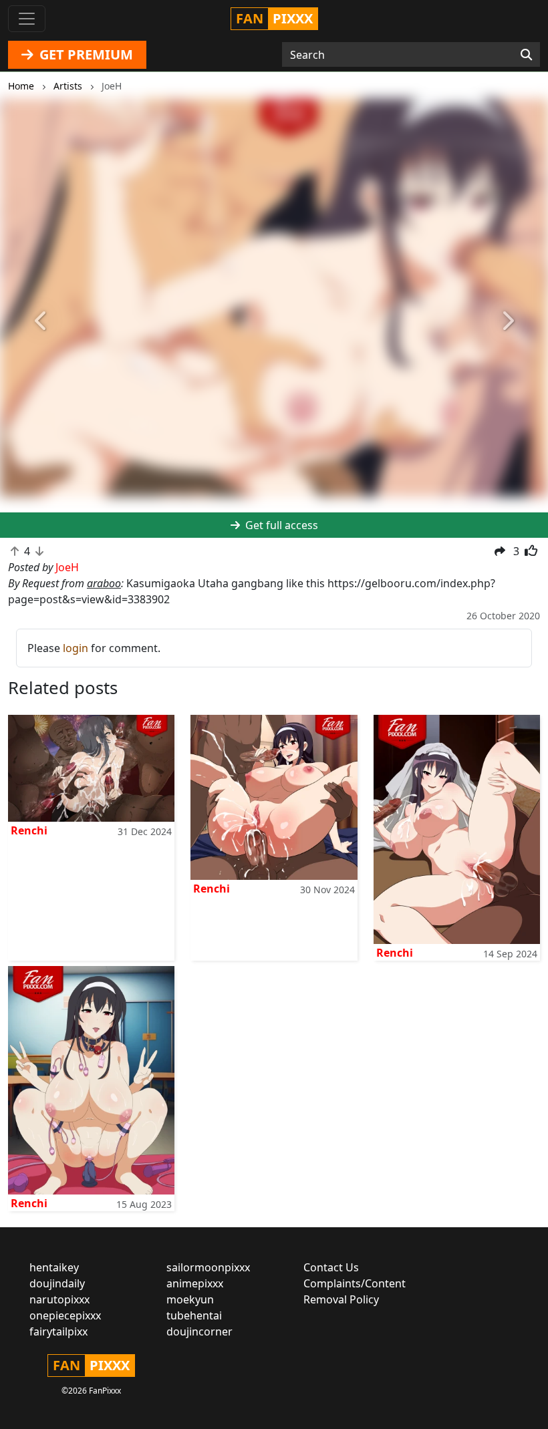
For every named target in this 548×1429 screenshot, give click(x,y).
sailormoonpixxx (208, 1267)
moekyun (190, 1299)
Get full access (280, 525)
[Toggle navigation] (26, 18)
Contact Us (331, 1267)
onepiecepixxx (65, 1315)
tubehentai (194, 1315)
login (75, 648)
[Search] (526, 54)
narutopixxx (59, 1299)
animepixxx (194, 1283)
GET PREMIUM (84, 54)
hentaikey (54, 1267)
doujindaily (57, 1283)
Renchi (29, 830)
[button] (41, 321)
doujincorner (199, 1331)
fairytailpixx (58, 1331)
